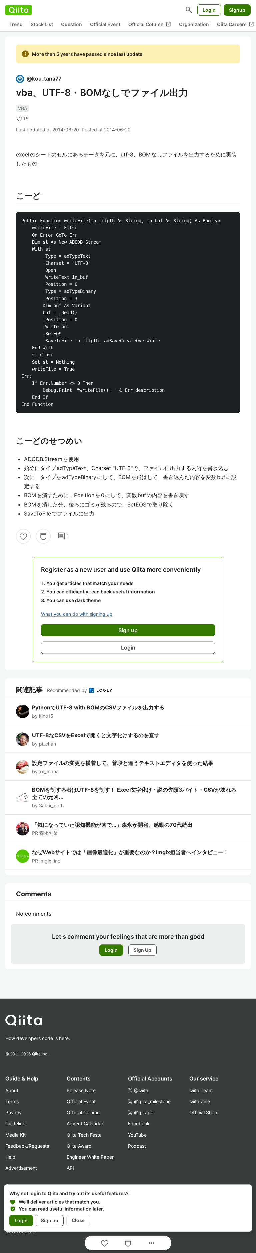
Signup (237, 10)
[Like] (23, 536)
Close (78, 1220)
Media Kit (15, 1135)
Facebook (139, 1123)
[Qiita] (18, 10)
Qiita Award (79, 1146)
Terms (12, 1101)
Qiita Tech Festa (84, 1135)
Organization (194, 24)
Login (209, 10)
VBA (22, 108)
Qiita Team (201, 1090)
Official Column (149, 24)
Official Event (105, 24)
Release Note (81, 1090)
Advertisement (21, 1168)
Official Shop (203, 1112)
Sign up (49, 1220)
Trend (16, 24)
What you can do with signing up (76, 614)
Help (10, 1157)
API (70, 1168)
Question (71, 24)
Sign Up (142, 950)
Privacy (13, 1112)
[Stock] (43, 536)
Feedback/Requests (27, 1146)
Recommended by (67, 690)
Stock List (42, 24)
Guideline (15, 1123)
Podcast (137, 1146)
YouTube (137, 1135)
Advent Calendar (85, 1123)
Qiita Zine (199, 1101)
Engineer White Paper (90, 1157)
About (11, 1090)
